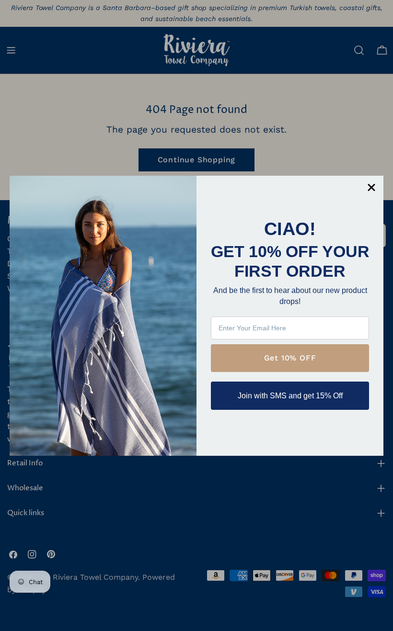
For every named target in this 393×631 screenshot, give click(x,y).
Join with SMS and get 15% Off (290, 396)
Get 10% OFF (290, 357)
